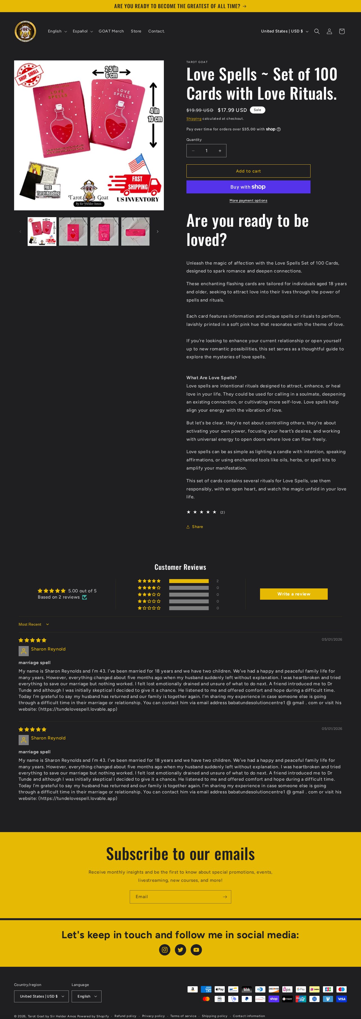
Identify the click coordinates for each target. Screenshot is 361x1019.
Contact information (249, 1016)
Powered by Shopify (93, 1016)
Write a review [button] (294, 594)
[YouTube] (196, 949)
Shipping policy (215, 1016)
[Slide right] (157, 231)
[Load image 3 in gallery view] (104, 231)
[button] (57, 31)
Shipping (194, 119)
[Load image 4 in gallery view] (135, 231)
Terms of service (183, 1016)
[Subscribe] (225, 897)
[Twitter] (180, 949)
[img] (33, 640)
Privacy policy (153, 1016)
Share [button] (197, 526)
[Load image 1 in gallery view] (42, 231)
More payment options (248, 200)
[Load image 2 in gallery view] (73, 231)
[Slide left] (20, 231)
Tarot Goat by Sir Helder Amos (52, 1016)
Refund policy (126, 1016)
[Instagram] (164, 949)
